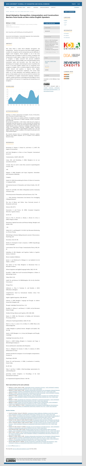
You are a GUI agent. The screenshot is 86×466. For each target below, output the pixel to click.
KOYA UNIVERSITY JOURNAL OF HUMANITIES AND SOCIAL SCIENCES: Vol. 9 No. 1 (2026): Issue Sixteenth (34, 400)
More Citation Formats (51, 52)
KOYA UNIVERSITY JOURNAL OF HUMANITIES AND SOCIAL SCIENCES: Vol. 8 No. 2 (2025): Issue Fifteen (33, 403)
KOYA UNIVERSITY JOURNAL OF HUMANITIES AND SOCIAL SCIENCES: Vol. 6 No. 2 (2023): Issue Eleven (34, 427)
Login (78, 3)
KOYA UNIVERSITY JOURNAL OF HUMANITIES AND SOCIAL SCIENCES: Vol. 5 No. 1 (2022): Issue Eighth (34, 388)
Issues (12, 7)
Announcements (44, 7)
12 (16, 445)
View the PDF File (50, 23)
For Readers (66, 33)
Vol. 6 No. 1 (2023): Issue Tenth (22, 11)
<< (6, 445)
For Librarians (67, 37)
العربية (65, 22)
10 (13, 445)
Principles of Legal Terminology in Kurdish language (38, 426)
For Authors (66, 35)
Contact (53, 7)
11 (14, 445)
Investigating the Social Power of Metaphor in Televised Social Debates (34, 399)
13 (17, 445)
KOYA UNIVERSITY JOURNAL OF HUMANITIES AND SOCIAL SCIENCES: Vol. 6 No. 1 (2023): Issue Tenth (32, 391)
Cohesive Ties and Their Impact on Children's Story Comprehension (33, 402)
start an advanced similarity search (21, 449)
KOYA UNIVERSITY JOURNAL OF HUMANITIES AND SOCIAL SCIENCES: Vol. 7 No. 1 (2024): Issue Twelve (35, 421)
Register (74, 3)
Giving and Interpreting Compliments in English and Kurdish (32, 393)
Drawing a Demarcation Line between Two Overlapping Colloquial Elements (42, 390)
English (65, 20)
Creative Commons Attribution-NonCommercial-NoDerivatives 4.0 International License (52, 89)
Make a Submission (69, 11)
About (29, 7)
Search (77, 7)
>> (19, 445)
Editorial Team (21, 7)
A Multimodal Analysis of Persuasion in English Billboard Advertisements (41, 405)
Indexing (35, 7)
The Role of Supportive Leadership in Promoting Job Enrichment (39, 441)
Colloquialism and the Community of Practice (35, 387)
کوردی (65, 24)
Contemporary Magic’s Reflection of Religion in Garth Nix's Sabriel (42, 413)
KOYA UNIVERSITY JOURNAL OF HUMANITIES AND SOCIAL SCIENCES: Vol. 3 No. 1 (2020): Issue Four (34, 393)
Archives (12, 11)
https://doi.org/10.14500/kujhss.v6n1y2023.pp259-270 (21, 32)
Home (7, 7)
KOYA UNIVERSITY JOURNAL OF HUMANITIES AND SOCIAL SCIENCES (27, 4)
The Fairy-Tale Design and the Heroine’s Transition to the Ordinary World (33, 439)
